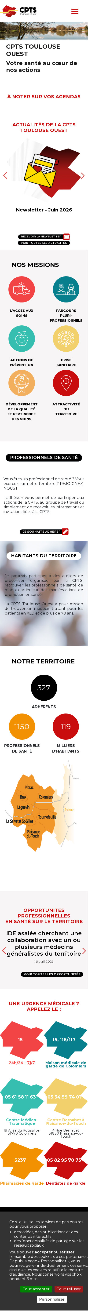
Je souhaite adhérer (42, 531)
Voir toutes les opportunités (52, 974)
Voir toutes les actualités (44, 242)
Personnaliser (52, 1299)
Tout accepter (36, 1289)
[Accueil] (18, 11)
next (83, 950)
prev (5, 950)
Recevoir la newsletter (41, 236)
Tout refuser (69, 1289)
